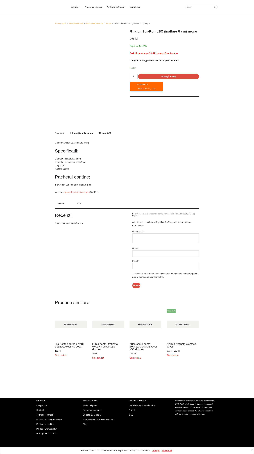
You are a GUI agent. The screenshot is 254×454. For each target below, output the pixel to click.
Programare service (93, 7)
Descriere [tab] (60, 133)
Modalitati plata (90, 405)
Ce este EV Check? (92, 415)
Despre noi (41, 405)
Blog (85, 424)
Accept (156, 450)
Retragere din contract (46, 433)
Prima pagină (60, 23)
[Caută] (215, 7)
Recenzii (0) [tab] (105, 133)
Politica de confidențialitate (49, 419)
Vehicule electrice (76, 23)
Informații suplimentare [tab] (81, 133)
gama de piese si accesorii (77, 192)
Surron (108, 23)
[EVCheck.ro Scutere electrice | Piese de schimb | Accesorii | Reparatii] (51, 7)
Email (135, 261)
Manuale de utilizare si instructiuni (99, 419)
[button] (79, 7)
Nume (135, 248)
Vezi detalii (167, 450)
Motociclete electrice (94, 23)
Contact (40, 410)
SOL (131, 415)
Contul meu (135, 7)
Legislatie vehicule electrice (142, 405)
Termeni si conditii (44, 415)
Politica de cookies (45, 424)
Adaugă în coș (168, 76)
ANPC (132, 410)
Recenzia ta (138, 231)
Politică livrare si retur (46, 429)
